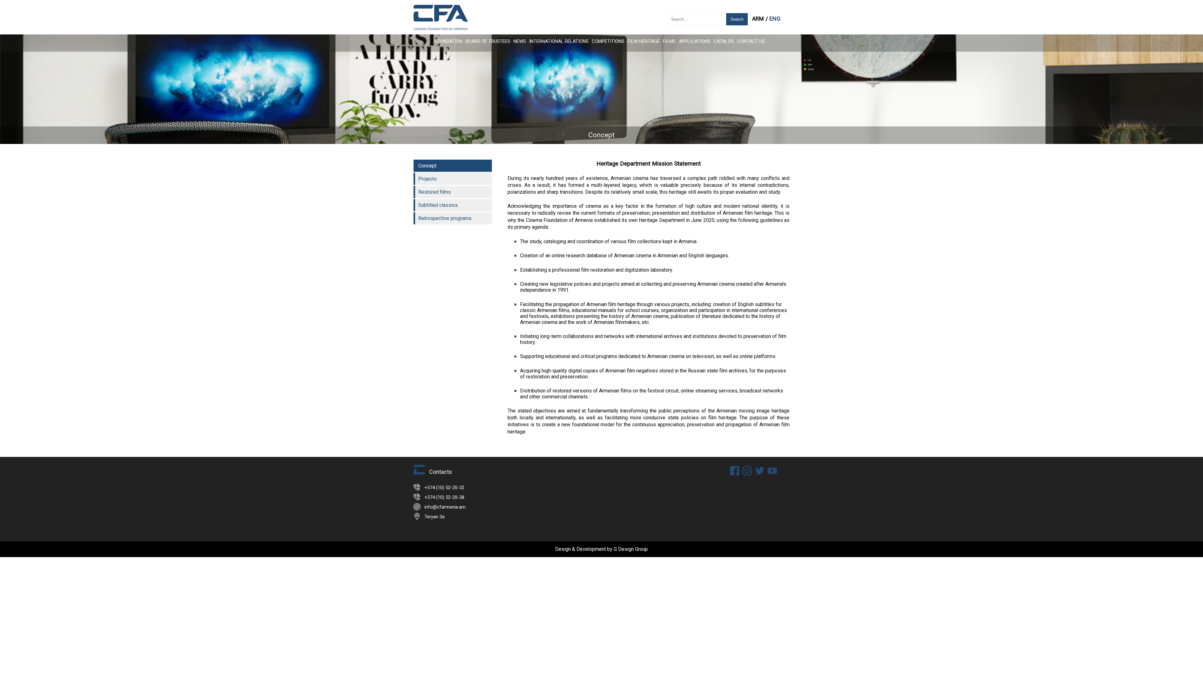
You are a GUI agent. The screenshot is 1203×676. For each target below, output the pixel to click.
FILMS (669, 41)
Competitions (608, 41)
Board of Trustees (488, 41)
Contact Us (751, 41)
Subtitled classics (438, 205)
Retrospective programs (444, 218)
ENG (774, 18)
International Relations (559, 41)
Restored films (434, 192)
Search (737, 19)
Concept (427, 166)
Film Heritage (644, 41)
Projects (427, 179)
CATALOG (724, 41)
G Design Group (631, 549)
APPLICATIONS (695, 41)
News (519, 41)
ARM (758, 18)
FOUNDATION (448, 41)
